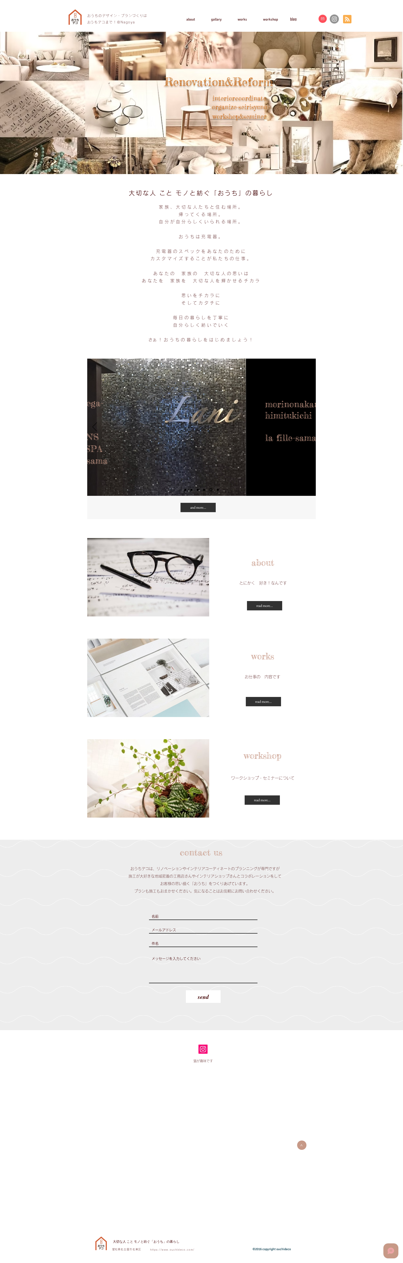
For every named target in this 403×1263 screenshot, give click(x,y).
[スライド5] (210, 490)
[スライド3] (191, 490)
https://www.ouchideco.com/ (172, 1249)
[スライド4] (204, 490)
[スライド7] (217, 489)
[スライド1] (198, 490)
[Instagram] (334, 19)
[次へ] (308, 427)
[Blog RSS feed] (347, 19)
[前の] (94, 427)
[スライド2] (185, 490)
